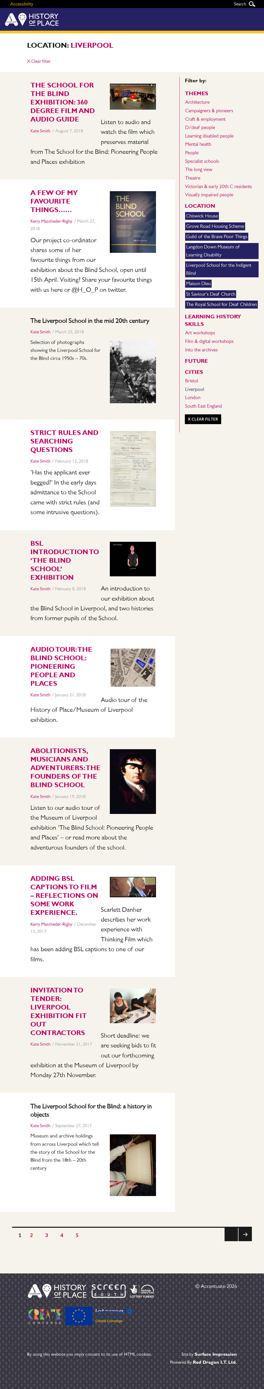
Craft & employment (205, 119)
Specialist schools (202, 161)
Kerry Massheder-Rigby (51, 221)
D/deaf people (200, 127)
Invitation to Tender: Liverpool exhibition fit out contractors (58, 1011)
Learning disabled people (209, 135)
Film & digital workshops (209, 341)
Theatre (192, 177)
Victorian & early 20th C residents (218, 186)
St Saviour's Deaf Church (210, 294)
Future (196, 361)
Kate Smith (40, 130)
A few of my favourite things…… (54, 201)
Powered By (203, 1362)
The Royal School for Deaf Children (221, 304)
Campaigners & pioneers (209, 110)
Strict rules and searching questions (64, 441)
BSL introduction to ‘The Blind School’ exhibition (64, 560)
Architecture (197, 102)
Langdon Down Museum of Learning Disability (213, 250)
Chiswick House (202, 216)
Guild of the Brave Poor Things (216, 236)
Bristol (191, 380)
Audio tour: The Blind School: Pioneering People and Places (61, 666)
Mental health (198, 144)
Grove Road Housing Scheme (215, 226)
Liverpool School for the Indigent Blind (218, 269)
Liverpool (92, 45)
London (192, 397)
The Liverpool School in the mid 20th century (89, 320)
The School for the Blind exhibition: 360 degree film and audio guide (62, 102)
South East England (203, 405)
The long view (198, 169)
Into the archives (201, 349)
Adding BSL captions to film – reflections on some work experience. (64, 895)
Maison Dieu (198, 283)
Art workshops (200, 332)
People (192, 152)
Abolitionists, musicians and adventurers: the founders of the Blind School (65, 768)
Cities (194, 372)
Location (200, 206)
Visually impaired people (209, 194)
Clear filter (39, 61)
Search (252, 4)
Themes (196, 93)
